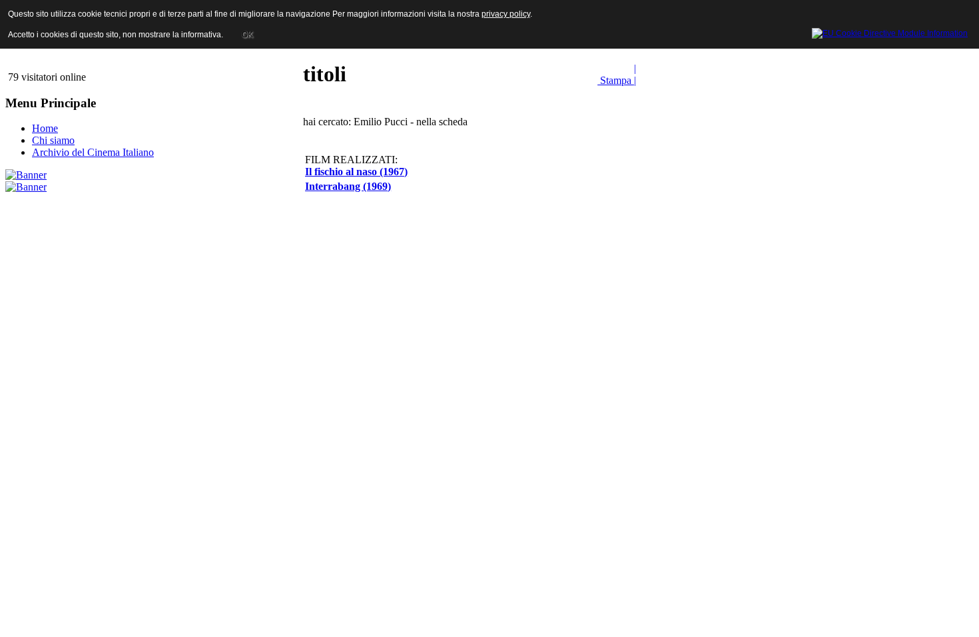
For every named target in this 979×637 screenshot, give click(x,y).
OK (247, 34)
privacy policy (506, 14)
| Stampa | (616, 74)
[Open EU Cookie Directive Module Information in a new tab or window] (890, 31)
